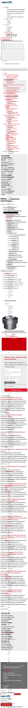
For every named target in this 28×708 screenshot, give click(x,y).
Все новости (6, 396)
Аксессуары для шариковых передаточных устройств (12, 146)
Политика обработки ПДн (9, 386)
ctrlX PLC (9, 450)
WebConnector (11, 538)
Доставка (9, 22)
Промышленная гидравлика (12, 76)
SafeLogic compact (10, 587)
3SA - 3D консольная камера (16, 257)
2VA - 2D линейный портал (15, 255)
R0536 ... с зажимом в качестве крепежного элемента (11, 143)
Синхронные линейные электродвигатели (11, 433)
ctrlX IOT (9, 351)
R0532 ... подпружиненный (12, 133)
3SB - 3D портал (13, 258)
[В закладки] (12, 313)
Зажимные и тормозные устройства (10, 686)
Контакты (9, 29)
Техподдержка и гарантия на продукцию (16, 9)
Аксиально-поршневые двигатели (10, 159)
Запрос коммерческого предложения (15, 16)
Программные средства (11, 482)
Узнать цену (14, 338)
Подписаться (17, 694)
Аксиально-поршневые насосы (10, 173)
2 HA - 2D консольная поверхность (17, 235)
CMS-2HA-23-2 (15, 242)
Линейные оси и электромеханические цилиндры (11, 101)
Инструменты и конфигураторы (12, 91)
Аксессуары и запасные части (7, 670)
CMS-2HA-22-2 (15, 240)
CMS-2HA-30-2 (15, 244)
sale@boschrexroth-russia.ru (11, 36)
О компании (9, 27)
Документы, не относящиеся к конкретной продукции (13, 89)
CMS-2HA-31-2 (15, 246)
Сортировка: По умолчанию (7, 271)
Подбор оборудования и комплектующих (15, 11)
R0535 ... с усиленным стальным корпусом (11, 139)
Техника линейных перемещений (10, 82)
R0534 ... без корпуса (11, 137)
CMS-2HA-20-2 (15, 236)
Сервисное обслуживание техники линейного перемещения (12, 109)
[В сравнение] (12, 301)
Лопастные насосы (10, 182)
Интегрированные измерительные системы (11, 93)
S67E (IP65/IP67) (10, 396)
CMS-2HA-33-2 (15, 249)
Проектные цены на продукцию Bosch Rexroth (13, 665)
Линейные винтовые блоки (12, 95)
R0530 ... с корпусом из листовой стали (11, 125)
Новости (8, 30)
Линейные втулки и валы (11, 97)
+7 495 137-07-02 (11, 34)
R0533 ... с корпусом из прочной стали (11, 135)
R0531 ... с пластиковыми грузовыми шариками (11, 131)
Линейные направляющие (12, 98)
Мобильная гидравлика (11, 77)
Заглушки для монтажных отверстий (10, 679)
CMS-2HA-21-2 (15, 238)
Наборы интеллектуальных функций (14, 260)
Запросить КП (8, 33)
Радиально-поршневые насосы (10, 187)
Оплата (8, 21)
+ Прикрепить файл (9, 382)
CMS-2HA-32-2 (15, 247)
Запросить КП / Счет (6, 704)
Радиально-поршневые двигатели (10, 165)
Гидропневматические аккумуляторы (13, 102)
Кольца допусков (10, 116)
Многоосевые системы (11, 104)
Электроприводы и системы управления (12, 211)
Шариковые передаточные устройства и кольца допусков (12, 112)
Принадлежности (11, 639)
